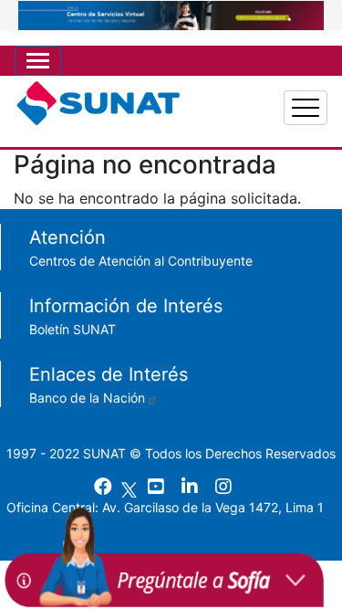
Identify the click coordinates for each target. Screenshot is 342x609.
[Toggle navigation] (38, 61)
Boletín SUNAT (72, 329)
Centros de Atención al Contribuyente (141, 260)
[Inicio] (98, 108)
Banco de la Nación (87, 397)
